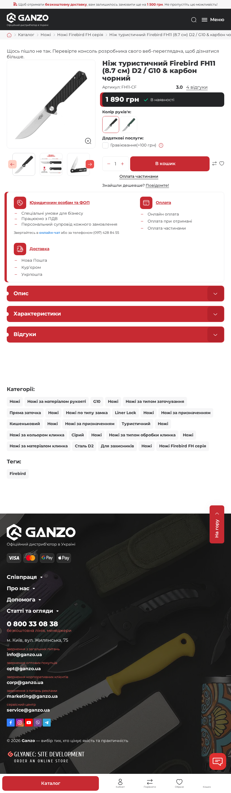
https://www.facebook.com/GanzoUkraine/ (11, 723)
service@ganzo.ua (28, 710)
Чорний (111, 124)
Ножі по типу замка (87, 412)
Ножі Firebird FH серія (182, 445)
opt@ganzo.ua (24, 668)
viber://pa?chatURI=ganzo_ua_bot (38, 723)
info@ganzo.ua (24, 654)
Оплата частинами (138, 176)
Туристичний (136, 423)
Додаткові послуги (122, 138)
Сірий (78, 434)
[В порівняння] (214, 166)
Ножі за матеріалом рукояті (56, 401)
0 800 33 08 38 (32, 624)
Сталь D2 (84, 445)
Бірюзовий (129, 124)
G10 (97, 401)
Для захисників (117, 445)
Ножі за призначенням (185, 412)
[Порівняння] (149, 782)
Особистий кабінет (120, 782)
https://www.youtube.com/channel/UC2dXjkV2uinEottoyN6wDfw (29, 723)
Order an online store (41, 761)
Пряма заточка (25, 412)
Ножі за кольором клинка (37, 434)
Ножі (15, 401)
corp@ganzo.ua (25, 682)
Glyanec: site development (49, 754)
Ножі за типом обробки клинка (142, 434)
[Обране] (179, 782)
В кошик (165, 163)
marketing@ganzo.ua (32, 696)
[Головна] (9, 34)
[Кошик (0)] (207, 782)
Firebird (18, 473)
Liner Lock (125, 412)
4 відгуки (197, 87)
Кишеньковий (25, 423)
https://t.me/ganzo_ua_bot (47, 723)
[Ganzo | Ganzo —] (27, 19)
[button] (12, 164)
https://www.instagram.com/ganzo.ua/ (20, 723)
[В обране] (221, 166)
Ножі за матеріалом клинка (39, 445)
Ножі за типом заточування (155, 401)
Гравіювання (133, 145)
